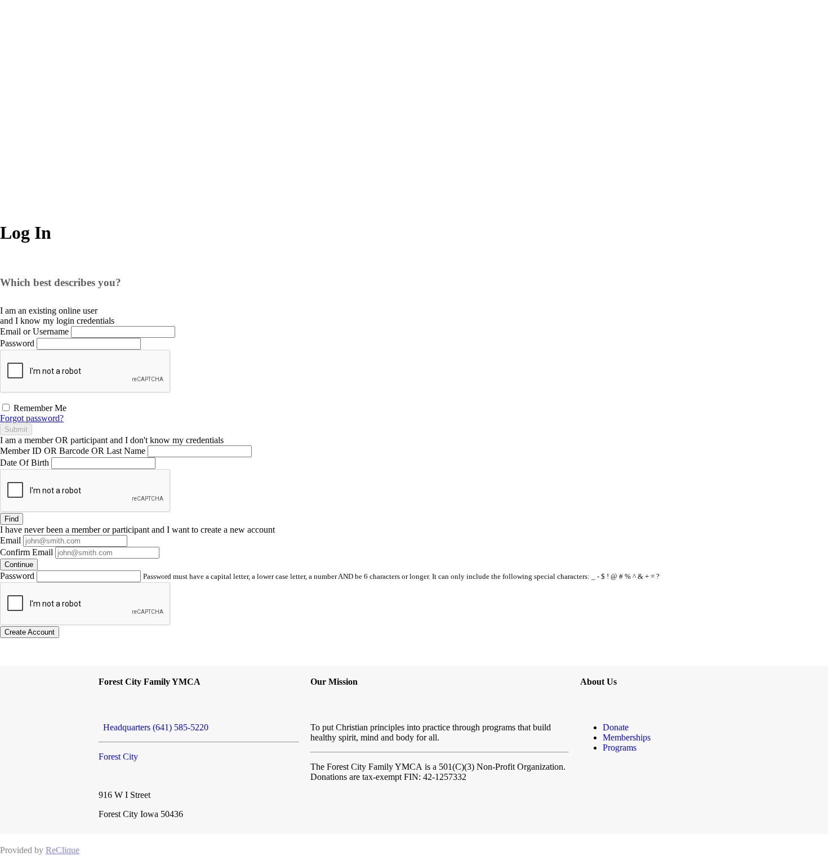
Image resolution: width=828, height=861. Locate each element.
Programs (619, 747)
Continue (19, 564)
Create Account (30, 632)
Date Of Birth (24, 462)
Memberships (627, 737)
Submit (16, 429)
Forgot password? (32, 418)
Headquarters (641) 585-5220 (153, 727)
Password (17, 343)
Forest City (118, 756)
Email (10, 540)
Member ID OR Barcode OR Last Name (72, 451)
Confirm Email (26, 552)
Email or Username (34, 331)
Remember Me (38, 408)
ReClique (62, 850)
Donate (616, 727)
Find (12, 519)
